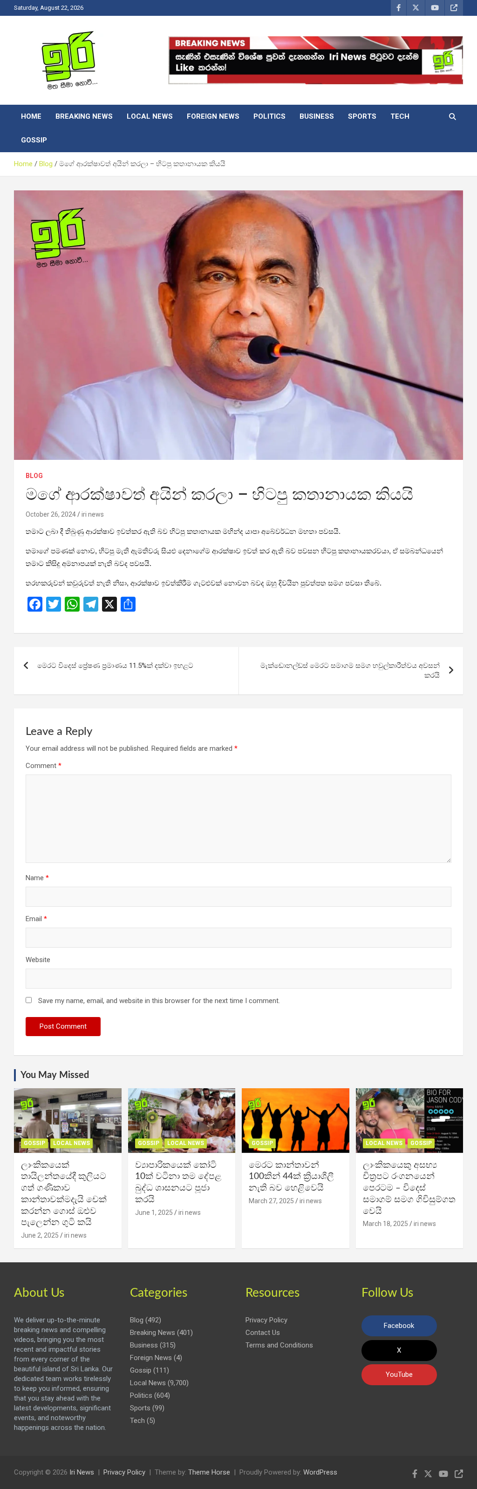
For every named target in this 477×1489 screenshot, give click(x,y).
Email (36, 919)
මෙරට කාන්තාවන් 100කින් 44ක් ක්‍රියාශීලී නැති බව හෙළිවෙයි (291, 1177)
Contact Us (262, 1332)
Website (38, 960)
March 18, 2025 (385, 1223)
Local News (150, 116)
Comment (43, 765)
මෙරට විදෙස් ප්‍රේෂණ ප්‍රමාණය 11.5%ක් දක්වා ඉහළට (115, 665)
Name (37, 878)
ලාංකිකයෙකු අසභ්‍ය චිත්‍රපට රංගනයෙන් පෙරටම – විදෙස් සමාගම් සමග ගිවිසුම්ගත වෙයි (409, 1188)
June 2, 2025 (40, 1235)
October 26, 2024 (51, 514)
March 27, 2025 (271, 1201)
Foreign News (213, 116)
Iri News (81, 1472)
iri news (93, 514)
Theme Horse (209, 1472)
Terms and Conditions (279, 1345)
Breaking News (84, 116)
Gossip (34, 140)
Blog (34, 475)
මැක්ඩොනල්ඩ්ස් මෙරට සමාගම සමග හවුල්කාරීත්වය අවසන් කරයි (350, 670)
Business (317, 116)
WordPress (320, 1472)
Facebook (399, 1325)
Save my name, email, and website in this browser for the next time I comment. (159, 1001)
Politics (269, 116)
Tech (399, 116)
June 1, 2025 (154, 1212)
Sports (362, 116)
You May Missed (54, 1075)
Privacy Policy (266, 1320)
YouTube (399, 1374)
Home (31, 116)
